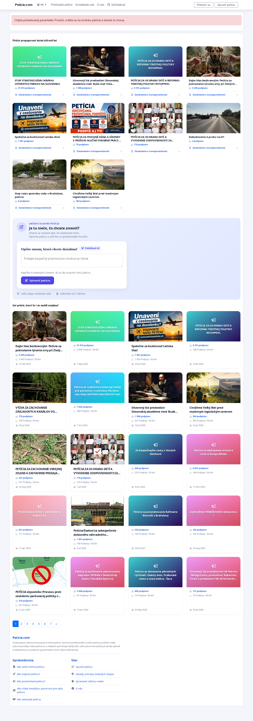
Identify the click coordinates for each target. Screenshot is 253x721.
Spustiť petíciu (226, 4)
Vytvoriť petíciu (39, 280)
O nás (100, 4)
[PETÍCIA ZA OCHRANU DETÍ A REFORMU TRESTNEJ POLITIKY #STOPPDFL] (155, 72)
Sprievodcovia (23, 660)
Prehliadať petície (62, 4)
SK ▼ (43, 4)
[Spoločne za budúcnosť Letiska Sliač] (39, 127)
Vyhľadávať (118, 4)
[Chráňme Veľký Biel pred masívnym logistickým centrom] (97, 185)
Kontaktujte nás (84, 4)
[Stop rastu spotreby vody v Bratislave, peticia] (39, 185)
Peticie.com (24, 5)
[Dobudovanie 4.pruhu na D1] (213, 127)
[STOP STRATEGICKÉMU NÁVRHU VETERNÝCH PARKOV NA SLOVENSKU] (39, 72)
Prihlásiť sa (203, 4)
